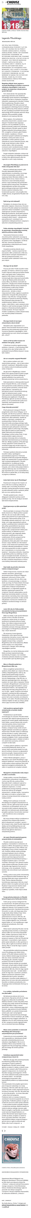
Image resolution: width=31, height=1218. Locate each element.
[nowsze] (2, 1131)
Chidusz (13, 2)
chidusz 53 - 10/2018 (18, 1127)
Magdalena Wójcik (8, 41)
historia (10, 1127)
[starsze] (5, 1131)
